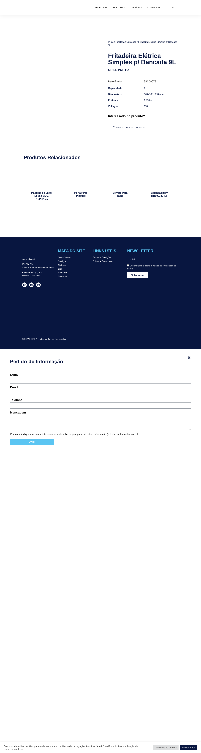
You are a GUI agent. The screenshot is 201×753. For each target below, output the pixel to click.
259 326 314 (27, 264)
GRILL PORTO (118, 69)
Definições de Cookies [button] (166, 747)
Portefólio (119, 7)
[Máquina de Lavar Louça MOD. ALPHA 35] (42, 176)
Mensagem (18, 412)
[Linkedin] (31, 284)
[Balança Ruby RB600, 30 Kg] (159, 176)
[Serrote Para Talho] (120, 176)
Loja (171, 7)
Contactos (153, 7)
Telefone (16, 400)
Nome (14, 374)
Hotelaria (120, 42)
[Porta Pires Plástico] (81, 176)
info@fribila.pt (28, 259)
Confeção (131, 42)
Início (111, 42)
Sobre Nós (101, 7)
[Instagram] (38, 284)
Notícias (137, 7)
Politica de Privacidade (162, 266)
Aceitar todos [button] (188, 747)
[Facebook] (24, 284)
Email (14, 387)
